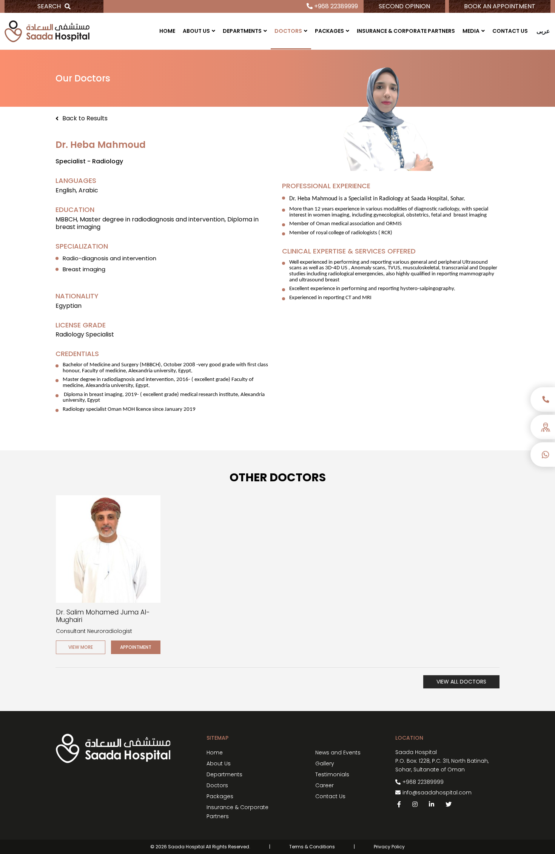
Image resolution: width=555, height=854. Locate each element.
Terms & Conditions (312, 846)
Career (324, 785)
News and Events (338, 752)
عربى (543, 31)
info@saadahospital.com (437, 792)
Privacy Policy (389, 846)
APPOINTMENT (135, 647)
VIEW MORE (80, 647)
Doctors (288, 31)
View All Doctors (461, 681)
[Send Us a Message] (542, 456)
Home (167, 31)
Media (470, 31)
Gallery (324, 763)
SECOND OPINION (404, 6)
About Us (196, 31)
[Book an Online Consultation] (542, 429)
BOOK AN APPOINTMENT (499, 6)
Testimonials (332, 774)
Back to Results (85, 119)
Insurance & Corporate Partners (406, 31)
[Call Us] (542, 401)
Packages (329, 31)
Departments (242, 31)
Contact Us (510, 31)
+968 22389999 (335, 6)
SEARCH (49, 6)
